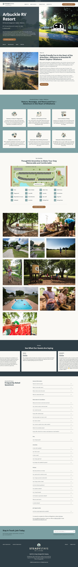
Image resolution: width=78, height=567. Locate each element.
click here (61, 516)
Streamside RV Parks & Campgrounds (42, 558)
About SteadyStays (6, 544)
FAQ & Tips (22, 44)
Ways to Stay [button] (33, 4)
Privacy (66, 544)
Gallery (17, 44)
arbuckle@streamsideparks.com (40, 519)
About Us (26, 4)
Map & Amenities (11, 44)
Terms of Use (72, 544)
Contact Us (49, 4)
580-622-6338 (57, 518)
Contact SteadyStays (17, 544)
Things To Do (42, 4)
